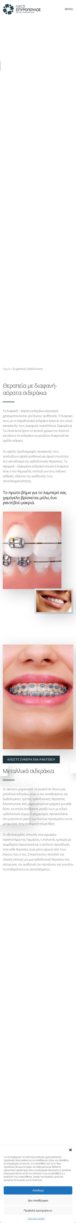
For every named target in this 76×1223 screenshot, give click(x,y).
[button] (70, 1150)
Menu (69, 9)
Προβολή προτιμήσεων (38, 1210)
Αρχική (7, 369)
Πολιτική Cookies (36, 1218)
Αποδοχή (38, 1190)
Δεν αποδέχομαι (38, 1200)
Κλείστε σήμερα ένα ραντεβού (31, 759)
